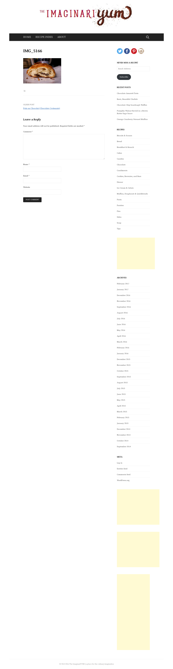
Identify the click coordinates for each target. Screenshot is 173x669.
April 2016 (121, 336)
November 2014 (123, 435)
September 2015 (124, 377)
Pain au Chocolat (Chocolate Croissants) (41, 108)
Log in (119, 463)
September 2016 (124, 307)
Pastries (120, 205)
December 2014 (123, 429)
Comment (28, 132)
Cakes (119, 153)
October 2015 (122, 371)
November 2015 (123, 365)
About (61, 37)
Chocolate (121, 165)
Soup (119, 223)
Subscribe (124, 77)
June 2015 (121, 394)
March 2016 (122, 342)
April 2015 (121, 406)
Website (26, 187)
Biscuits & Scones (124, 135)
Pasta (119, 199)
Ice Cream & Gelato (125, 188)
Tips (119, 229)
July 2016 (121, 318)
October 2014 (122, 441)
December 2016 (123, 295)
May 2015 (121, 400)
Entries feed (122, 469)
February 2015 (123, 417)
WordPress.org (123, 480)
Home (27, 37)
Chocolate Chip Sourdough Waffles (132, 105)
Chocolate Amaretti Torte (127, 93)
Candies (120, 159)
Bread (119, 141)
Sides (119, 217)
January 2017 (122, 289)
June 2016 (121, 324)
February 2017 (123, 284)
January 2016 (122, 353)
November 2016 (123, 301)
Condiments (122, 170)
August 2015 (122, 382)
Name (26, 164)
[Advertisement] (136, 253)
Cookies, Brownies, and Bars (129, 176)
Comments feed (123, 474)
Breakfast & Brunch (125, 147)
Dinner (120, 182)
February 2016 (123, 348)
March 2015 (122, 412)
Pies (118, 211)
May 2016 (121, 330)
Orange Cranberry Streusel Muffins (132, 119)
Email (26, 176)
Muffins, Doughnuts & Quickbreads (132, 194)
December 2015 (123, 359)
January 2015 (122, 423)
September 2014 (124, 446)
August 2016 (122, 313)
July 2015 (121, 388)
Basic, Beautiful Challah (127, 99)
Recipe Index (44, 37)
